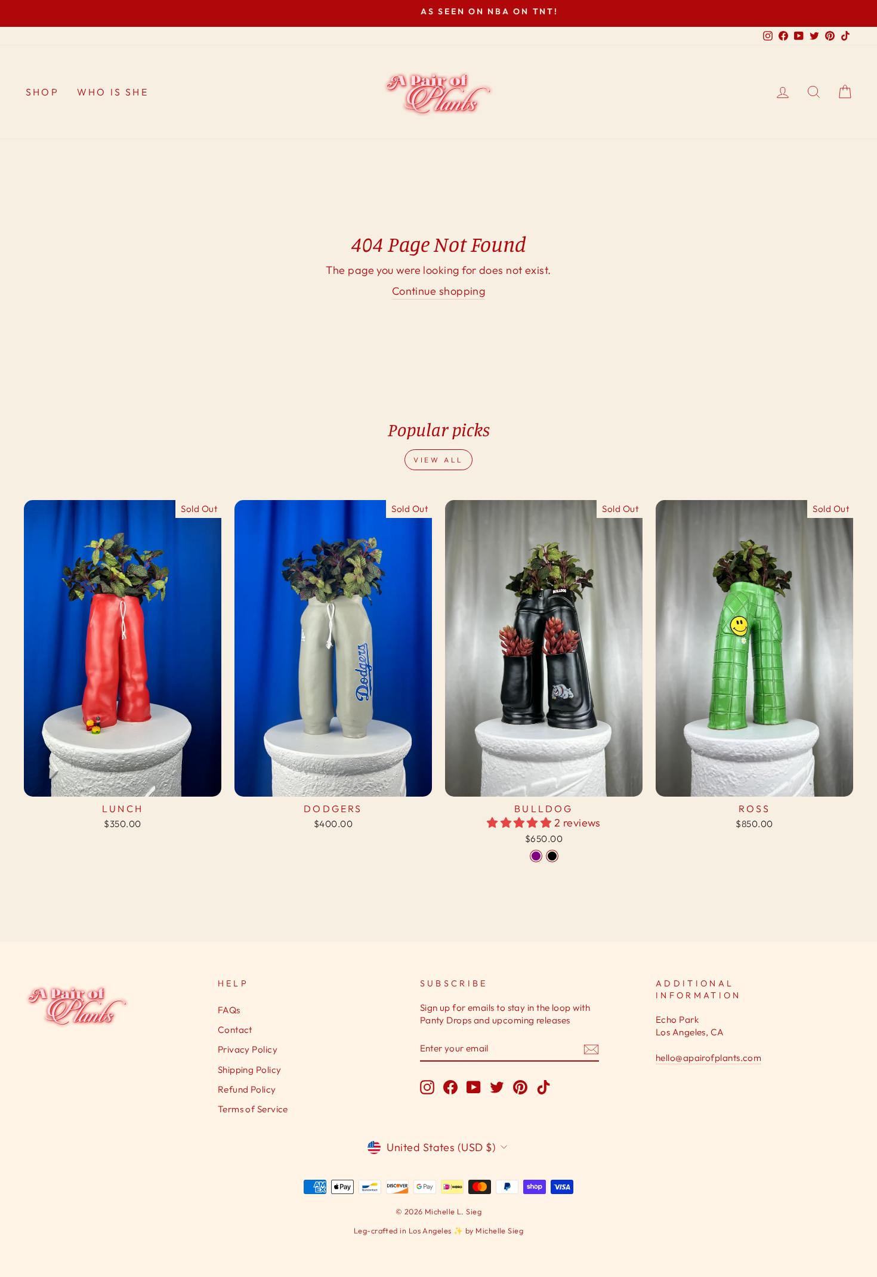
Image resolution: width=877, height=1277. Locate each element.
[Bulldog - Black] (552, 856)
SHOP (42, 92)
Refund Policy (247, 1089)
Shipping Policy (250, 1069)
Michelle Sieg (499, 1230)
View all (438, 459)
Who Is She (113, 92)
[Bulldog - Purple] (536, 856)
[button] (520, 822)
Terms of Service (253, 1109)
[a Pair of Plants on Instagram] (427, 1086)
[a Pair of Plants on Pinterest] (520, 1086)
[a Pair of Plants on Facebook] (450, 1086)
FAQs (229, 1010)
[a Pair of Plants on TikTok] (543, 1086)
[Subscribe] (591, 1049)
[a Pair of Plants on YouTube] (474, 1086)
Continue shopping (439, 291)
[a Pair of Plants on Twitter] (497, 1086)
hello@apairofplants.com (708, 1057)
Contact (235, 1029)
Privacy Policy (247, 1049)
